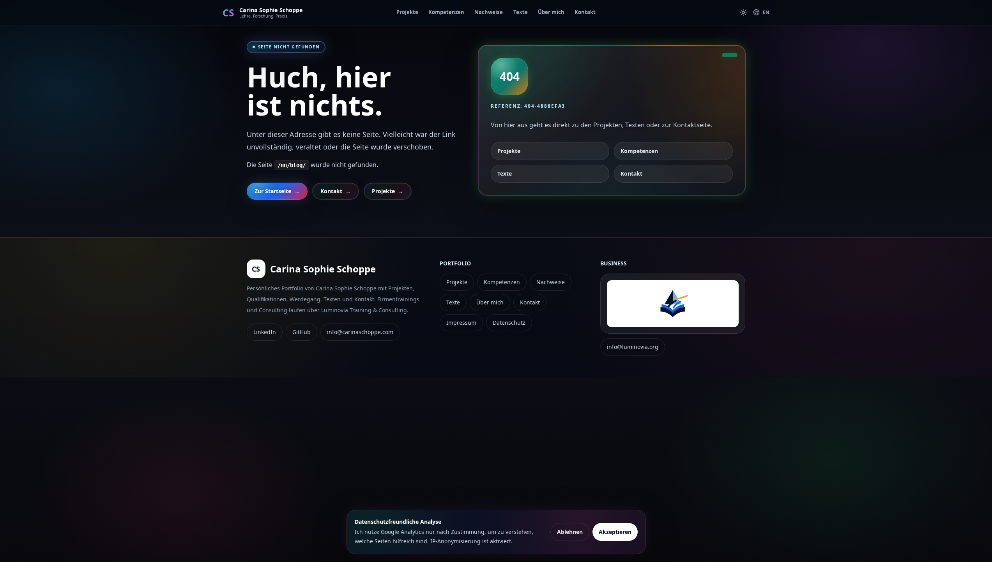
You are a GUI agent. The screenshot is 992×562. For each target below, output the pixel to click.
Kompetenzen (446, 12)
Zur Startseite (277, 191)
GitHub (301, 332)
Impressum (461, 322)
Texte (520, 12)
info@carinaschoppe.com (360, 332)
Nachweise (488, 12)
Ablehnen (570, 531)
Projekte (407, 12)
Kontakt (585, 12)
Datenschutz (509, 322)
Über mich (551, 12)
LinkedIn (264, 332)
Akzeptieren (615, 531)
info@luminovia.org (632, 346)
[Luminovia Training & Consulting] (672, 304)
